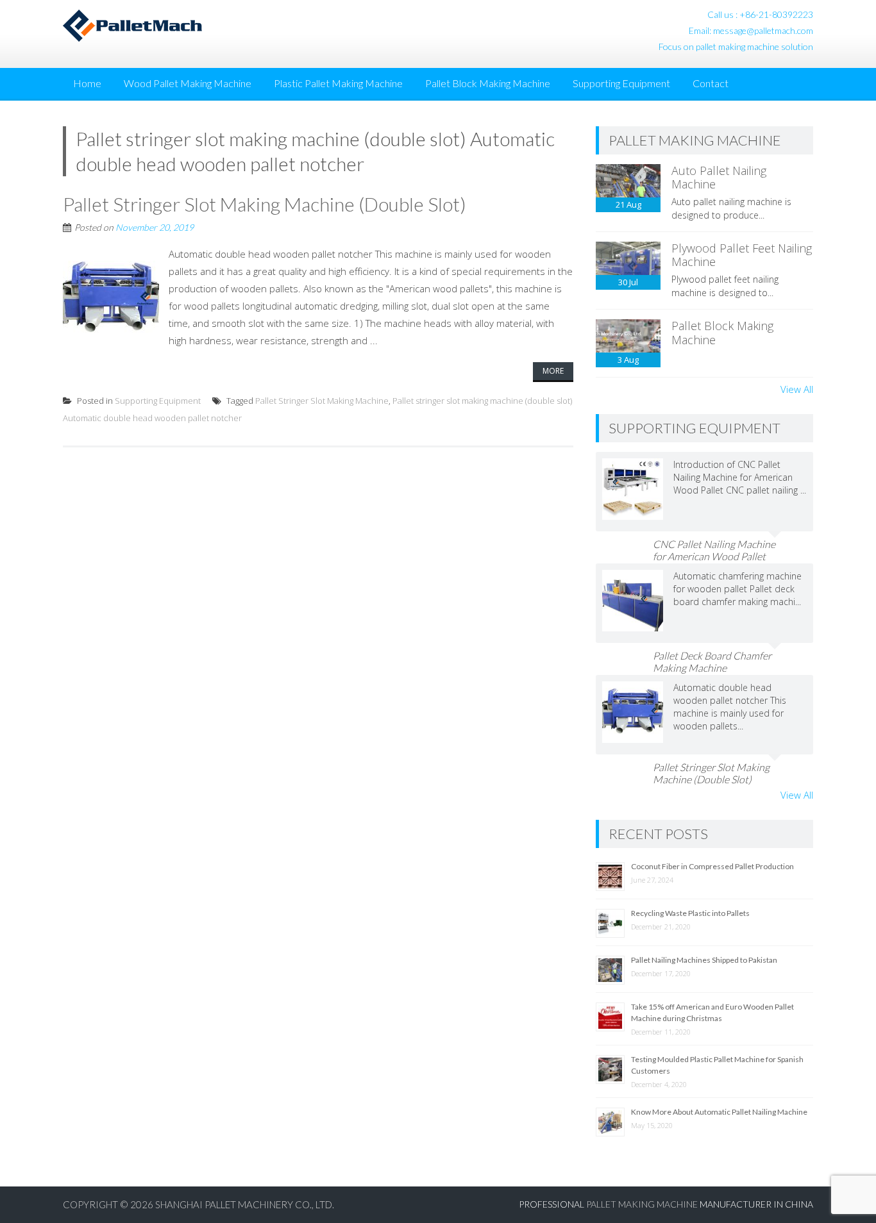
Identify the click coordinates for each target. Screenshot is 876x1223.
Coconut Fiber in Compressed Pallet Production (712, 866)
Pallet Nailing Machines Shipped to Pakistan (704, 960)
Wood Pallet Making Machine (187, 83)
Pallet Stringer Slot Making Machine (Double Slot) (264, 203)
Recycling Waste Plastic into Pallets (690, 913)
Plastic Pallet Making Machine (338, 83)
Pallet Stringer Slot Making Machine (322, 400)
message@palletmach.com (763, 30)
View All (796, 389)
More (553, 370)
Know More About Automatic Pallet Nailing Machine (719, 1112)
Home (87, 83)
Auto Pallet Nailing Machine (718, 177)
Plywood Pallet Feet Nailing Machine (741, 255)
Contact (711, 83)
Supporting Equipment (621, 83)
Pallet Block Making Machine (487, 83)
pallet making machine (642, 1204)
